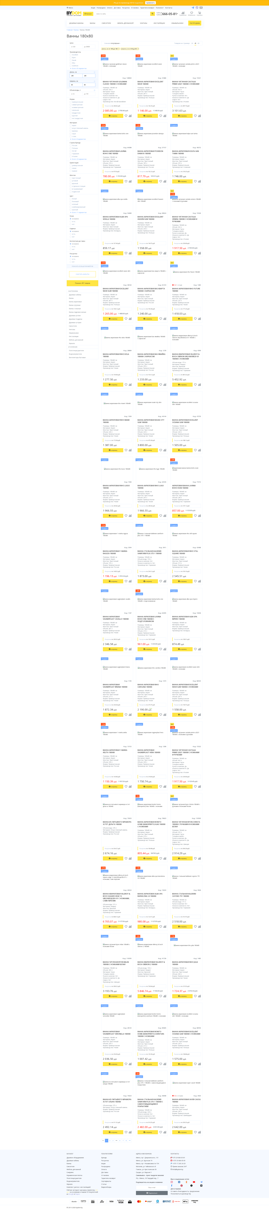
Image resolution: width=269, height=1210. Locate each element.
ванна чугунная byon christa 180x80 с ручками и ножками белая (186, 824)
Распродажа (101, 8)
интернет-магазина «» (84, 1190)
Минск (71, 8)
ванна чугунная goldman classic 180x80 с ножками (115, 82)
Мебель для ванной (125, 23)
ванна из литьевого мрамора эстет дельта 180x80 (117, 823)
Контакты (168, 8)
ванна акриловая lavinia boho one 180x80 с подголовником (149, 618)
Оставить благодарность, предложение (185, 1191)
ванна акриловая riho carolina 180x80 (148, 685)
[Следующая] (130, 1140)
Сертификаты (106, 1181)
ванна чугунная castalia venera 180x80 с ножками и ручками (184, 219)
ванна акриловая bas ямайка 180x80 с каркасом (151, 355)
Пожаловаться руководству (181, 1194)
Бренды (104, 1158)
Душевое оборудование (75, 1158)
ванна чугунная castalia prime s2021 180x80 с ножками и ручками (185, 752)
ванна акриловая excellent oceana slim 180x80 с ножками (186, 1032)
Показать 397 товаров (82, 283)
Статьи (103, 1184)
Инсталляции (159, 23)
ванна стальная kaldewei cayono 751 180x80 (184, 895)
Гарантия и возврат (147, 8)
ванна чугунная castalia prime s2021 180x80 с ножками (185, 82)
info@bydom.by (178, 1169)
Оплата (109, 8)
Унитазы (143, 23)
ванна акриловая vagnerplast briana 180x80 (115, 685)
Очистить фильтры (82, 274)
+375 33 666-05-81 (179, 1161)
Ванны (92, 23)
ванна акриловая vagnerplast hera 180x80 (149, 751)
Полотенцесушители (74, 1178)
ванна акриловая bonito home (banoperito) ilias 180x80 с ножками (151, 824)
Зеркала (69, 1184)
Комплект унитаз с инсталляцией (78, 1187)
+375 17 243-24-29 (179, 1163)
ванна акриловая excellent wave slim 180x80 (116, 289)
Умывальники (177, 23)
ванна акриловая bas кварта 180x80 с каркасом (151, 289)
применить (150, 3)
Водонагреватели (73, 1181)
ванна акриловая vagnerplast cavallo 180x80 (116, 617)
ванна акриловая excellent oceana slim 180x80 (185, 421)
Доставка (117, 8)
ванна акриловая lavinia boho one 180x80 (114, 152)
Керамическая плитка (74, 1175)
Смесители (106, 23)
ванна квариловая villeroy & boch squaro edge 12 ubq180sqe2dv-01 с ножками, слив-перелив (116, 897)
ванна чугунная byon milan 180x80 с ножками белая (116, 963)
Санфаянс (70, 1172)
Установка (135, 8)
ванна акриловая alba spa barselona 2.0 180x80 (150, 895)
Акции (93, 8)
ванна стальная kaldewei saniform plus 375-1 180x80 (150, 552)
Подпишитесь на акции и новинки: (149, 1182)
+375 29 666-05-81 (178, 1158)
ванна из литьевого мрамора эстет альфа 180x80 (117, 1100)
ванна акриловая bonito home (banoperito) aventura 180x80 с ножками (151, 1033)
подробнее (139, 3)
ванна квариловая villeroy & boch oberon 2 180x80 (151, 963)
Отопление (72, 347)
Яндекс (77, 1194)
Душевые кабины (76, 23)
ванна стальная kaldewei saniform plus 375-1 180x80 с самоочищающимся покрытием (150, 1103)
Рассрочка (126, 8)
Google (71, 1194)
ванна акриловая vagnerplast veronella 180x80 (116, 1032)
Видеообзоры (106, 1187)
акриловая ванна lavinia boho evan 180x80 (184, 486)
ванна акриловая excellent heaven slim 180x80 (150, 218)
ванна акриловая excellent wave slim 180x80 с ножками (185, 685)
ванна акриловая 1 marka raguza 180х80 (115, 552)
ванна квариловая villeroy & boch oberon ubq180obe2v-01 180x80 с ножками (186, 356)
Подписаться (152, 1193)
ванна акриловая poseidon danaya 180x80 (150, 152)
